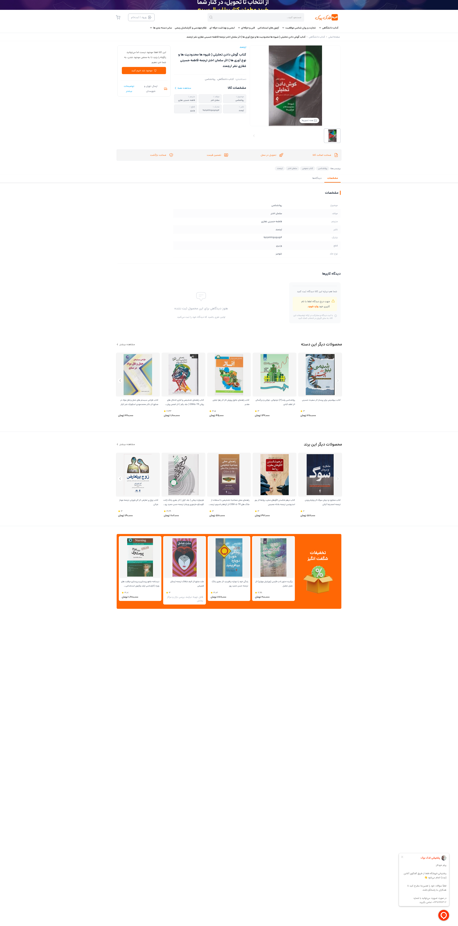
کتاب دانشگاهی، (225, 79)
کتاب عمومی (307, 168)
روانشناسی (210, 79)
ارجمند (243, 47)
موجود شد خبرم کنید (141, 70)
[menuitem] (328, 28)
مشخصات (332, 178)
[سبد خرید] (118, 17)
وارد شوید (313, 306)
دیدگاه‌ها (316, 178)
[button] (120, 380)
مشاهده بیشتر (127, 344)
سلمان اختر (292, 168)
